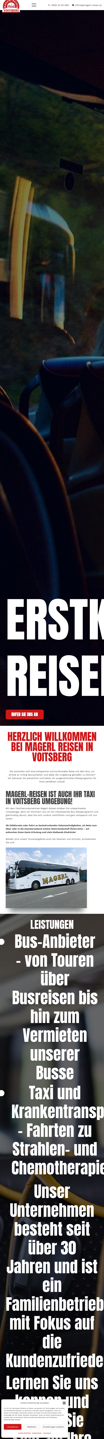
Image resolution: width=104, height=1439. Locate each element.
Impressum (47, 1433)
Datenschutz (36, 1433)
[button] (64, 1403)
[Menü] (34, 5)
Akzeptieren (12, 1427)
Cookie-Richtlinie (24, 1433)
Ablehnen (31, 1427)
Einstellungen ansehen (53, 1427)
